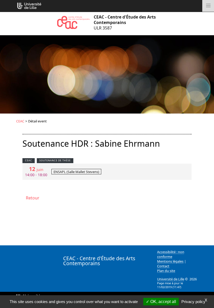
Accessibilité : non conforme (170, 254)
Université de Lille (170, 279)
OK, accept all (162, 301)
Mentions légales (170, 261)
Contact (163, 266)
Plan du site (166, 270)
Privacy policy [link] (193, 301)
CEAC (20, 121)
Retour (32, 198)
